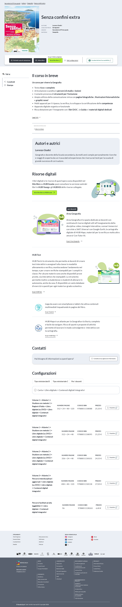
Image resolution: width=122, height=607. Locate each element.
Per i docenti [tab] (76, 381)
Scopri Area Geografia (72, 241)
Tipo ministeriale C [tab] (60, 381)
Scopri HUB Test (37, 292)
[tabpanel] (76, 451)
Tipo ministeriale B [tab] (42, 381)
